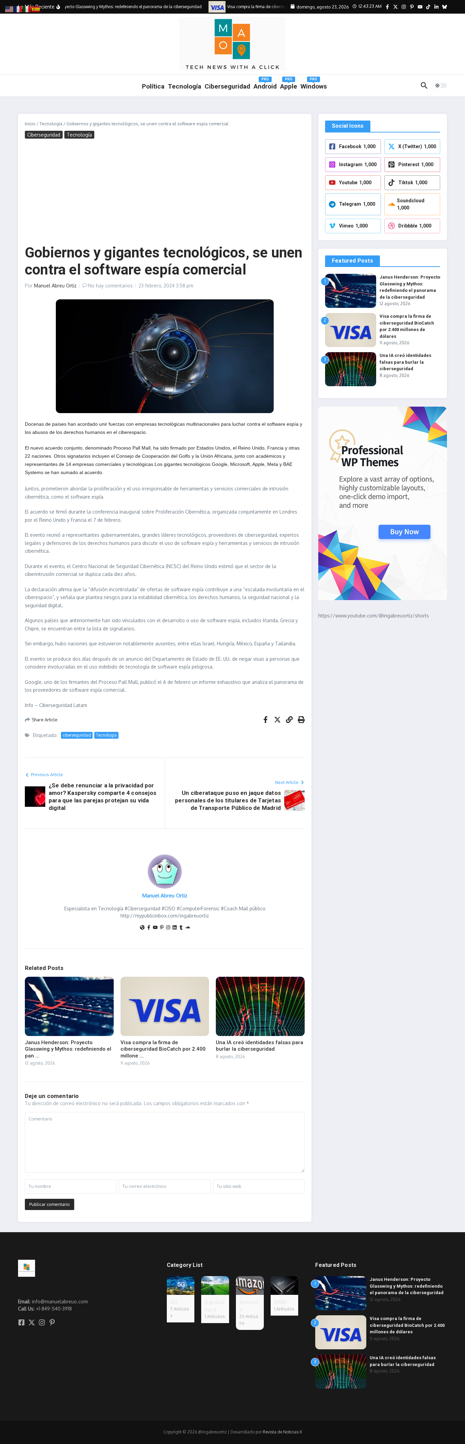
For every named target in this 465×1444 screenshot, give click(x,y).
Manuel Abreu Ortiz (55, 285)
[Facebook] (148, 928)
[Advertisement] (165, 193)
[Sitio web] (142, 928)
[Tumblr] (181, 928)
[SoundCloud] (187, 928)
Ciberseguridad (43, 135)
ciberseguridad (77, 735)
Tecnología (184, 86)
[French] (18, 9)
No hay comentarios (110, 285)
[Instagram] (168, 928)
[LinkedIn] (174, 928)
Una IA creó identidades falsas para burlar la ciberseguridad (259, 1045)
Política (153, 86)
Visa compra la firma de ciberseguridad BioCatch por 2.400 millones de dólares (407, 1325)
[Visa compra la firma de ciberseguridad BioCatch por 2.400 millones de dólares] (209, 6)
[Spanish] (36, 9)
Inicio (30, 123)
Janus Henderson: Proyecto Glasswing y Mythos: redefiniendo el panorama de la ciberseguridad (407, 1286)
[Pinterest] (161, 928)
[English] (9, 9)
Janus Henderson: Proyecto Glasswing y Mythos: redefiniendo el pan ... (68, 1049)
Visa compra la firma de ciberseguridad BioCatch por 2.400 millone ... (163, 1049)
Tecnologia (106, 735)
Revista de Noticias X (282, 1431)
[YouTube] (155, 928)
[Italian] (27, 9)
